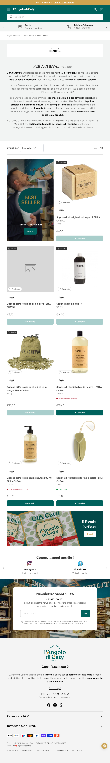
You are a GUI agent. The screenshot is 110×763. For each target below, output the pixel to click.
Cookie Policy (27, 750)
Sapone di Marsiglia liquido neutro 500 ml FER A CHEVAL (29, 479)
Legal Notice (77, 750)
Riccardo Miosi (26, 746)
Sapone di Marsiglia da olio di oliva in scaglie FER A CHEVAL (27, 389)
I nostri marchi (28, 35)
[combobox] (55, 17)
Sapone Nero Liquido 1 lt (69, 303)
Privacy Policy (35, 621)
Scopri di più (55, 688)
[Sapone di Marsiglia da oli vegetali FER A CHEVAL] (79, 182)
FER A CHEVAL (42, 35)
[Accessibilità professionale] (104, 746)
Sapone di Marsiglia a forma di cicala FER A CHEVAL (79, 479)
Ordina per (12, 147)
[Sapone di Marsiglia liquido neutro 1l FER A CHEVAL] (79, 352)
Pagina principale (13, 35)
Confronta (65, 202)
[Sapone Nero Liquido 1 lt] (79, 269)
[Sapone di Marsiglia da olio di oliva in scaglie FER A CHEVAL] (30, 352)
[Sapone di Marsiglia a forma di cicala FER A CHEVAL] (79, 443)
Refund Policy (62, 750)
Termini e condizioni (45, 750)
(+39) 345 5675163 (60, 694)
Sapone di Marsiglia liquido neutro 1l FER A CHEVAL (79, 389)
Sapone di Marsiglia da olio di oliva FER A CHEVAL (29, 305)
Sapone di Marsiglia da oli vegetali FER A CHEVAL (78, 219)
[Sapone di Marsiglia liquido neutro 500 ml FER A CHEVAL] (30, 443)
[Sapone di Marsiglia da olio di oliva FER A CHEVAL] (30, 269)
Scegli (90, 534)
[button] (101, 10)
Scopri (30, 231)
